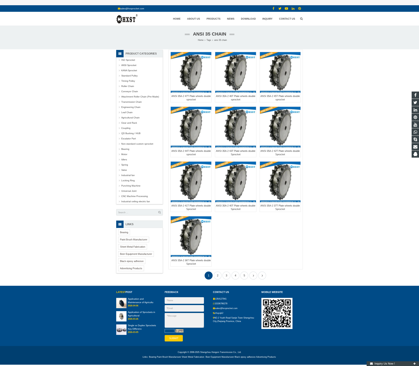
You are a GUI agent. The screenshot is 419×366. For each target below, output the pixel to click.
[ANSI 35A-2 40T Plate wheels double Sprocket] (235, 182)
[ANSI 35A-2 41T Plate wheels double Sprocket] (191, 182)
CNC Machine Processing (134, 196)
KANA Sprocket (129, 70)
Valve (124, 170)
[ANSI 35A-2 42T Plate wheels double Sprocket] (280, 127)
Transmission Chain (131, 102)
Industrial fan (128, 175)
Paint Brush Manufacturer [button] (133, 239)
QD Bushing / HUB (130, 133)
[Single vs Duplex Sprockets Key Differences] (121, 334)
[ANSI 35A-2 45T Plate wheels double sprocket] (280, 72)
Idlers (124, 159)
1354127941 (221, 299)
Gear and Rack (129, 123)
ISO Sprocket (128, 60)
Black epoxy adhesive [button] (132, 261)
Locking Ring (128, 180)
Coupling (125, 128)
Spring (124, 164)
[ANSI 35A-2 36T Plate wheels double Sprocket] (191, 236)
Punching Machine (130, 185)
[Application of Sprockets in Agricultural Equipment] (121, 321)
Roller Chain (127, 86)
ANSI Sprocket (128, 65)
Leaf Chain (127, 112)
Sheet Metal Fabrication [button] (132, 246)
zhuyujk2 (219, 313)
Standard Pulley (129, 75)
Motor (124, 154)
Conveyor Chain (129, 91)
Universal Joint (129, 191)
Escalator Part (128, 138)
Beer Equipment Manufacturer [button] (136, 254)
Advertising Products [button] (131, 268)
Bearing (125, 149)
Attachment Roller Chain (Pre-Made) (140, 96)
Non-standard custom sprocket (137, 143)
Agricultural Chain (130, 117)
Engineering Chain (130, 107)
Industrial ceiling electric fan (135, 201)
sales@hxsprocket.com (132, 8)
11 (262, 276)
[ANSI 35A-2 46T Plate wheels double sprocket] (235, 72)
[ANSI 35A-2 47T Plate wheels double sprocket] (191, 72)
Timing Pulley (128, 81)
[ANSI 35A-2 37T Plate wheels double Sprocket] (280, 182)
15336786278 (221, 303)
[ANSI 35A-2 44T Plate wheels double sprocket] (191, 127)
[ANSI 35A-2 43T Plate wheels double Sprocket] (235, 127)
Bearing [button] (124, 232)
